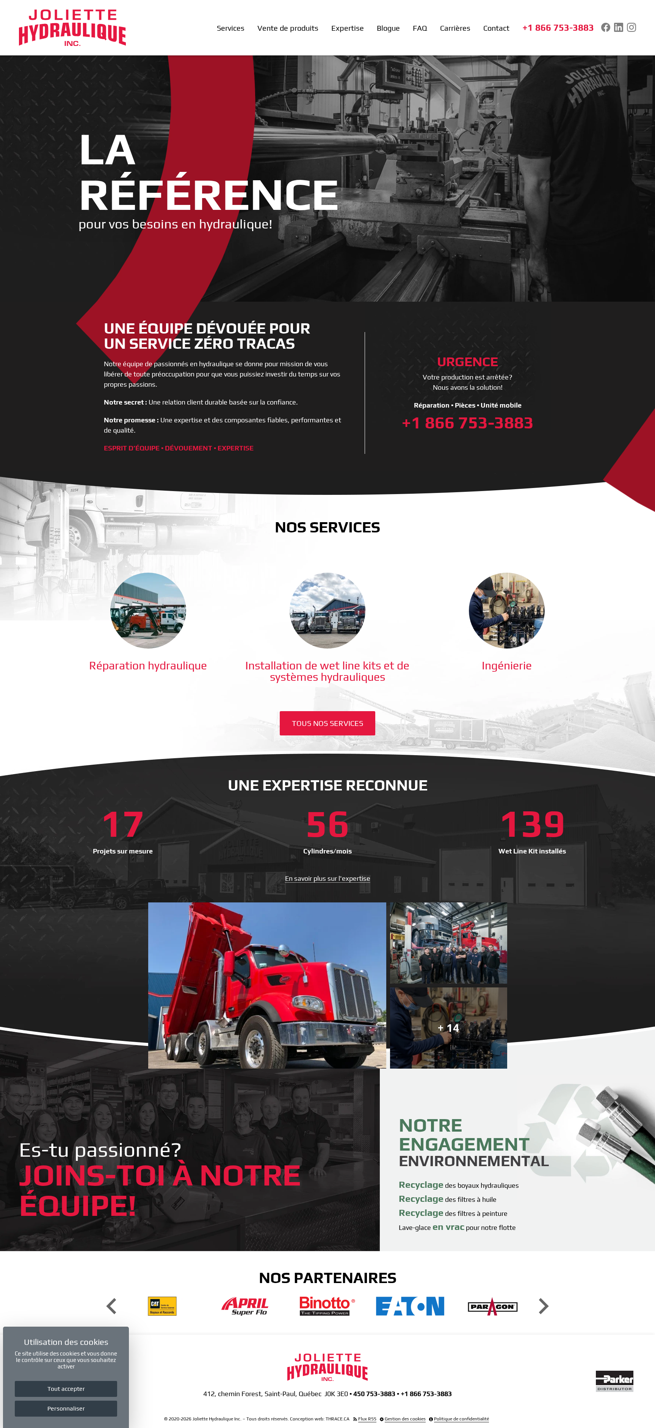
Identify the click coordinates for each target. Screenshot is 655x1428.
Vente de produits (287, 28)
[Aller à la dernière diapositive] (112, 1306)
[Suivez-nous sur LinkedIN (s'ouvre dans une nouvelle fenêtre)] (618, 27)
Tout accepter (66, 1388)
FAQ (420, 28)
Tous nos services (327, 723)
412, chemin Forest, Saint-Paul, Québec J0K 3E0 (275, 1394)
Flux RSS (367, 1419)
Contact (496, 28)
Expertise (347, 28)
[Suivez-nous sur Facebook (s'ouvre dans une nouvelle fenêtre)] (605, 27)
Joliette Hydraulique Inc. (217, 1419)
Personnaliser (66, 1408)
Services (230, 28)
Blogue (388, 28)
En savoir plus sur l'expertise (327, 878)
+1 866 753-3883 (558, 27)
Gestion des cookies (405, 1419)
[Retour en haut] (647, 1420)
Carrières (455, 28)
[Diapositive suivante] (542, 1306)
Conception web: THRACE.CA (319, 1419)
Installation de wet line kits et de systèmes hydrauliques (327, 671)
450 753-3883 (374, 1394)
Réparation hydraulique (148, 665)
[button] (267, 985)
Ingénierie (507, 665)
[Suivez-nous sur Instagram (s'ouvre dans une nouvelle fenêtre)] (631, 27)
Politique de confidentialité (461, 1419)
